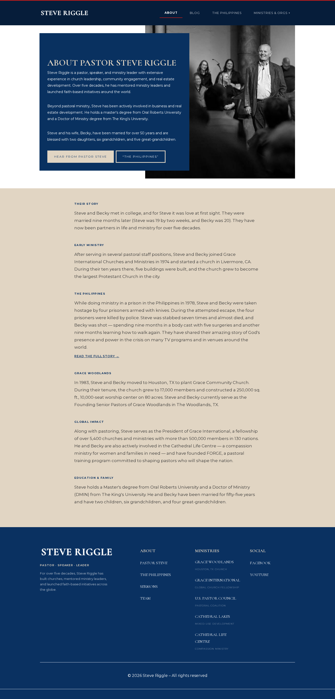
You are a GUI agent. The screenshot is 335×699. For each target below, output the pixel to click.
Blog (195, 13)
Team (145, 598)
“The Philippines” (141, 156)
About (171, 12)
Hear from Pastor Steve (80, 156)
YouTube (259, 574)
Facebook (260, 563)
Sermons (149, 586)
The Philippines (227, 13)
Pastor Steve (153, 563)
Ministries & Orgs (272, 13)
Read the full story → (96, 356)
